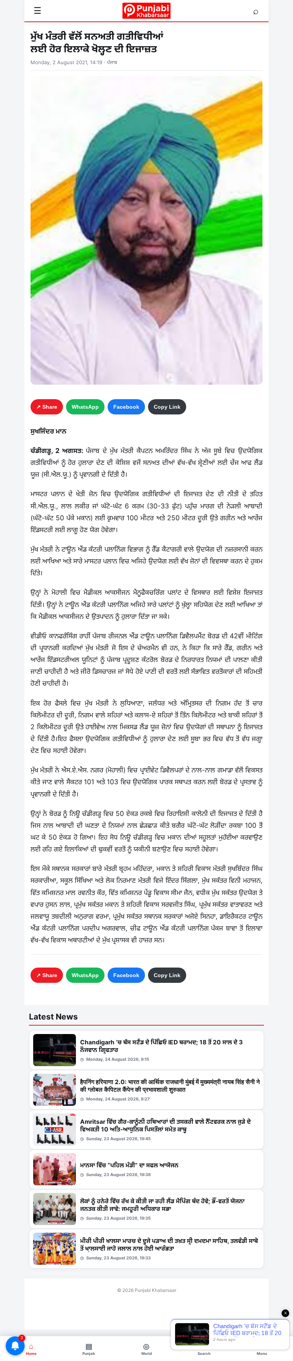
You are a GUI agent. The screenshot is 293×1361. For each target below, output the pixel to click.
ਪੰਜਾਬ (112, 62)
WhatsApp (85, 407)
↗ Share (46, 407)
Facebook (126, 407)
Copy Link (167, 407)
